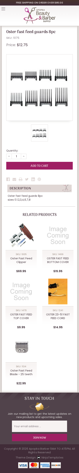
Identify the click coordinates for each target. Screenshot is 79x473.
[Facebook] (8, 179)
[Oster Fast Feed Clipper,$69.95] (21, 235)
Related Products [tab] (40, 215)
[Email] (14, 179)
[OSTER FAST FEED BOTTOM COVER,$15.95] (58, 235)
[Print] (20, 179)
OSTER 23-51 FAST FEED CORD (58, 316)
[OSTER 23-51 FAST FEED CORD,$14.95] (58, 291)
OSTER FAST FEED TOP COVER (21, 316)
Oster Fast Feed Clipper (21, 260)
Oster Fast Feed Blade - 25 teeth (21, 372)
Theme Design (26, 457)
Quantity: (12, 150)
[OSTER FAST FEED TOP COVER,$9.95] (21, 291)
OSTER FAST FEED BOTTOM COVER (58, 260)
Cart (75, 10)
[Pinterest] (39, 179)
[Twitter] (27, 179)
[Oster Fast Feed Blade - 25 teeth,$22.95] (21, 347)
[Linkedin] (33, 179)
